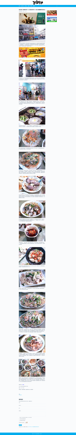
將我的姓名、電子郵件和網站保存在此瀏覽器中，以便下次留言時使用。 (26, 417)
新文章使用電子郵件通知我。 (23, 420)
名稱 (19, 402)
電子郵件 (20, 405)
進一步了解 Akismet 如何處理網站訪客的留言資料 (33, 426)
